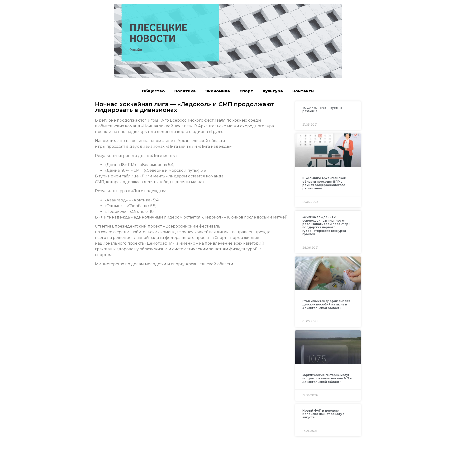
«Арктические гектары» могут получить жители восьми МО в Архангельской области (327, 378)
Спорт (246, 91)
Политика (185, 91)
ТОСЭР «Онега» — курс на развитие (322, 109)
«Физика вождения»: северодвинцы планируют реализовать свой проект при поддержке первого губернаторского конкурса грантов (326, 225)
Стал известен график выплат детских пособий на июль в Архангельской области (326, 304)
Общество (153, 91)
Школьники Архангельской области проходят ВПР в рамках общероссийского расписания (324, 183)
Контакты (303, 91)
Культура (273, 91)
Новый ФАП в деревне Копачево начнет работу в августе (323, 414)
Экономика (217, 91)
